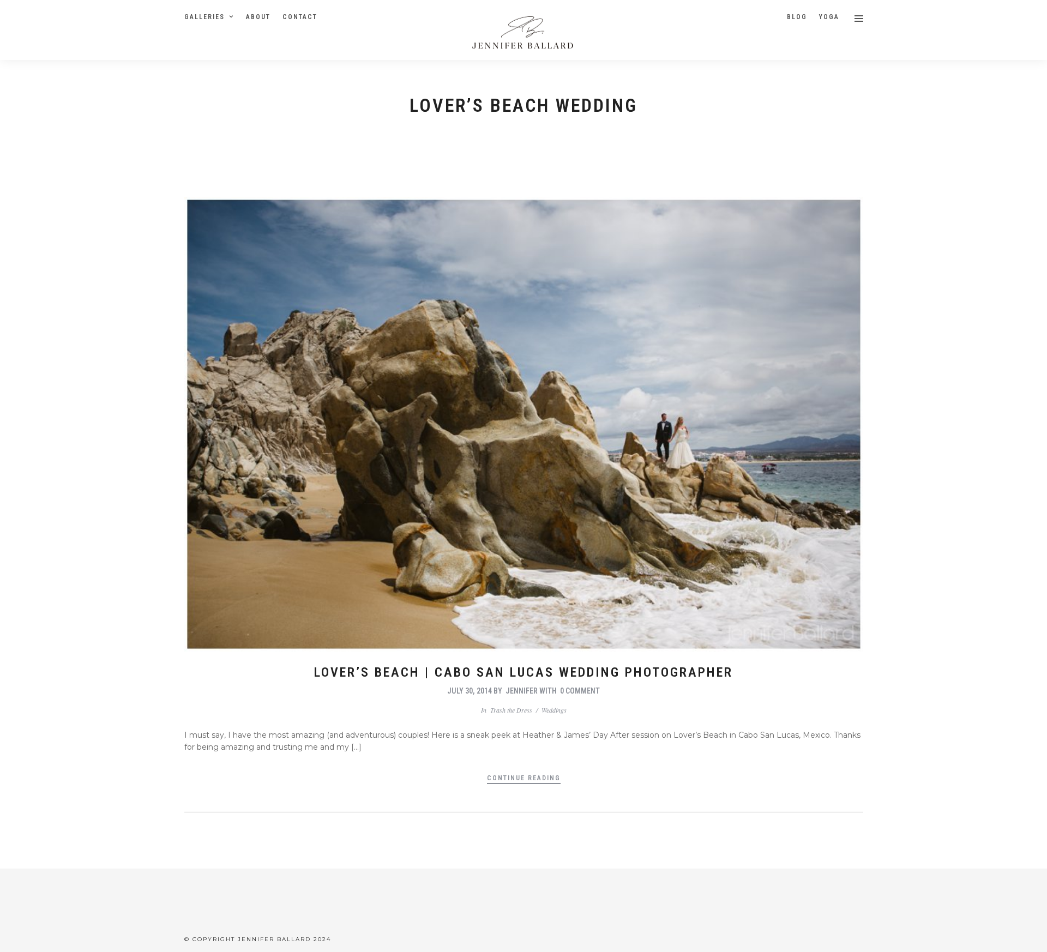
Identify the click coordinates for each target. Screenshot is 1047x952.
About (258, 17)
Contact (299, 17)
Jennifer (522, 690)
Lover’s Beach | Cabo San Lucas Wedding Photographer (523, 672)
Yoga (829, 17)
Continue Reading (524, 778)
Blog (797, 17)
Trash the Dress (511, 710)
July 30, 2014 (469, 690)
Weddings (554, 710)
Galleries (204, 17)
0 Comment (580, 690)
